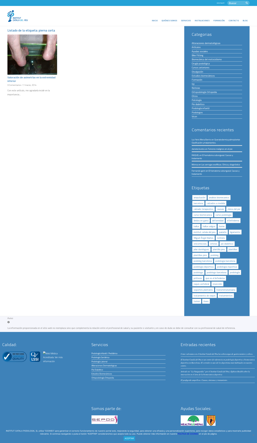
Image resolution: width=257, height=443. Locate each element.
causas (220, 209)
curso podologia (223, 215)
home (222, 226)
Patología (197, 100)
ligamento (235, 232)
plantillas (233, 249)
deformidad (218, 220)
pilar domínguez (201, 249)
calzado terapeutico (203, 209)
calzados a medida (216, 203)
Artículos (196, 47)
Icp (193, 84)
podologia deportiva (204, 266)
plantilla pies (219, 249)
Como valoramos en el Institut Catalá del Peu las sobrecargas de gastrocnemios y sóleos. (217, 353)
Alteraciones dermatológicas (206, 43)
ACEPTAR (129, 438)
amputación (199, 197)
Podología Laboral (99, 361)
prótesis (198, 278)
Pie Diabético (97, 369)
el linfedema (233, 220)
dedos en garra (201, 220)
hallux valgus (209, 226)
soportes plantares (203, 290)
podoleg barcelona (203, 261)
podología (235, 272)
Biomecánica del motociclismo (207, 59)
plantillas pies (200, 255)
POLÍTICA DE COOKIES (188, 434)
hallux (196, 226)
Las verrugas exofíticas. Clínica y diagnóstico (220, 164)
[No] (253, 435)
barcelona (198, 203)
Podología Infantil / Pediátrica (104, 353)
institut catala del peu (205, 232)
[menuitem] (155, 16)
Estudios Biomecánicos (101, 373)
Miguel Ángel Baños (203, 238)
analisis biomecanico (219, 197)
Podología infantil (200, 108)
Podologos (197, 112)
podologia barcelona (225, 261)
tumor (197, 301)
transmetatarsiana (225, 290)
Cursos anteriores (200, 67)
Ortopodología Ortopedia (204, 92)
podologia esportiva (227, 266)
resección (217, 284)
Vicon (194, 116)
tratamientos (226, 295)
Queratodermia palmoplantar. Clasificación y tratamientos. (216, 141)
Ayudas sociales (200, 51)
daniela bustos (198, 148)
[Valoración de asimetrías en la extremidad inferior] (32, 54)
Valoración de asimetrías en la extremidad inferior (31, 79)
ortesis (213, 243)
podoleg (215, 255)
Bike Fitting (197, 55)
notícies (221, 238)
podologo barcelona (216, 272)
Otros (195, 96)
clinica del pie (234, 209)
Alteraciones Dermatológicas (104, 365)
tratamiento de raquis (205, 295)
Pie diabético (198, 104)
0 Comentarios (14, 85)
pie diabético (227, 243)
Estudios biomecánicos (203, 75)
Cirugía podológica (201, 63)
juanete (223, 232)
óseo (206, 301)
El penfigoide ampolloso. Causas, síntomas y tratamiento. (204, 380)
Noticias (196, 88)
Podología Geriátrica (100, 357)
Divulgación (197, 71)
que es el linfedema (215, 278)
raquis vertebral (201, 284)
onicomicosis (200, 243)
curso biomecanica (203, 215)
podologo (198, 272)
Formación (197, 79)
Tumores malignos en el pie (220, 148)
